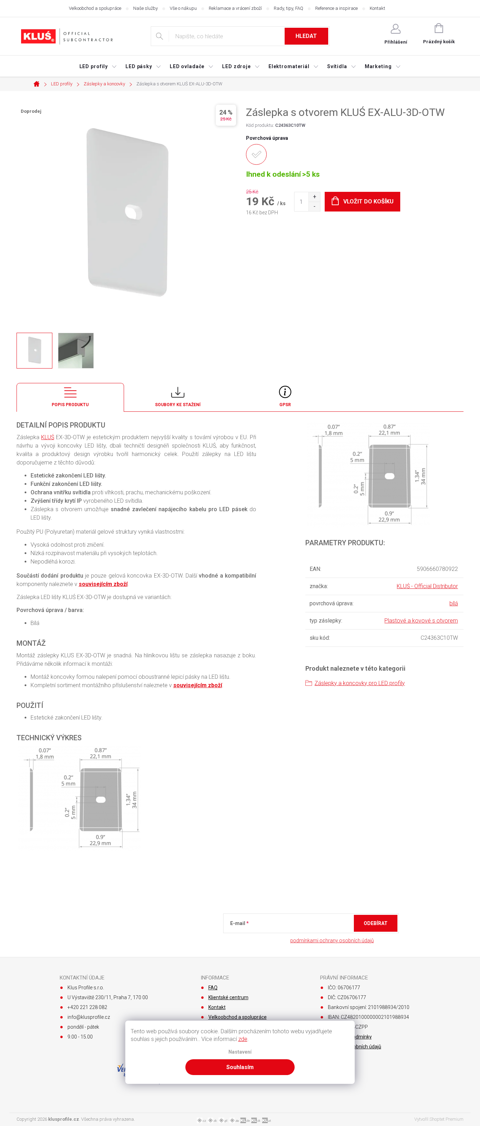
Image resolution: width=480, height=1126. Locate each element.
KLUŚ (47, 437)
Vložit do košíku (368, 201)
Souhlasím (240, 1067)
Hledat (306, 36)
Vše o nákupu (183, 8)
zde (242, 1039)
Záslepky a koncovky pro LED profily (359, 683)
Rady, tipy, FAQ (288, 8)
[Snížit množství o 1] (314, 206)
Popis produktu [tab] (70, 404)
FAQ (213, 987)
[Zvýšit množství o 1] (314, 197)
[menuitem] (98, 66)
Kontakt (377, 8)
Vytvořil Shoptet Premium (438, 1119)
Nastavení (240, 1052)
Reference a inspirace (336, 8)
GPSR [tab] (285, 404)
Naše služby (145, 8)
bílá (453, 603)
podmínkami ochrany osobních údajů (332, 940)
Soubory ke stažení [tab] (178, 404)
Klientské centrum (228, 997)
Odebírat (376, 923)
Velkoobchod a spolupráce (95, 8)
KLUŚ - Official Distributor (427, 586)
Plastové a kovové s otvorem (421, 620)
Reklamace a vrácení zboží (235, 8)
